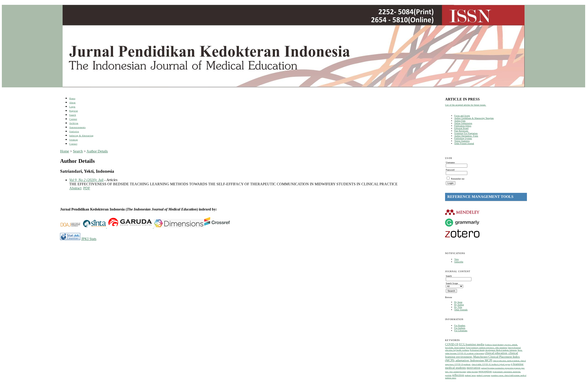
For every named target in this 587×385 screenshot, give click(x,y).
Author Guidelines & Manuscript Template (474, 118)
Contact (73, 144)
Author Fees (459, 120)
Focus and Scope (462, 115)
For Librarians (460, 330)
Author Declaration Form (466, 136)
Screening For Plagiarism (466, 133)
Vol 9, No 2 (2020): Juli (86, 180)
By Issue (458, 302)
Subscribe (458, 261)
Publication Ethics (462, 126)
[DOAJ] (71, 227)
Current (73, 119)
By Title (458, 307)
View (456, 259)
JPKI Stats (88, 239)
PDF (86, 188)
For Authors (459, 328)
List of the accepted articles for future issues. (465, 105)
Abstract (75, 188)
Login (72, 106)
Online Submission (463, 123)
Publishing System (463, 138)
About (72, 102)
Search (72, 115)
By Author (459, 304)
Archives (73, 123)
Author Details (97, 151)
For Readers (459, 325)
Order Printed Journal (464, 143)
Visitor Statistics (462, 141)
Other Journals (461, 309)
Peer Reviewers (461, 131)
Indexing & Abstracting (81, 135)
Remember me (457, 178)
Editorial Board (461, 128)
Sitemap (73, 139)
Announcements (77, 127)
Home (72, 98)
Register (73, 111)
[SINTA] (106, 227)
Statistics (74, 131)
